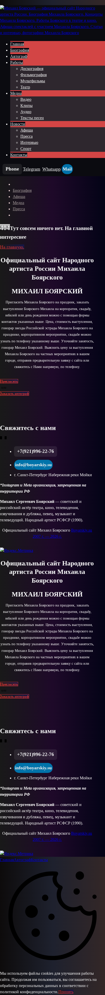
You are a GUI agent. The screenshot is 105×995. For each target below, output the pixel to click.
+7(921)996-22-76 (35, 451)
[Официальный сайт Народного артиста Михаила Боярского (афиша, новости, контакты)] (52, 33)
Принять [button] (65, 992)
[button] (12, 169)
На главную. (12, 247)
